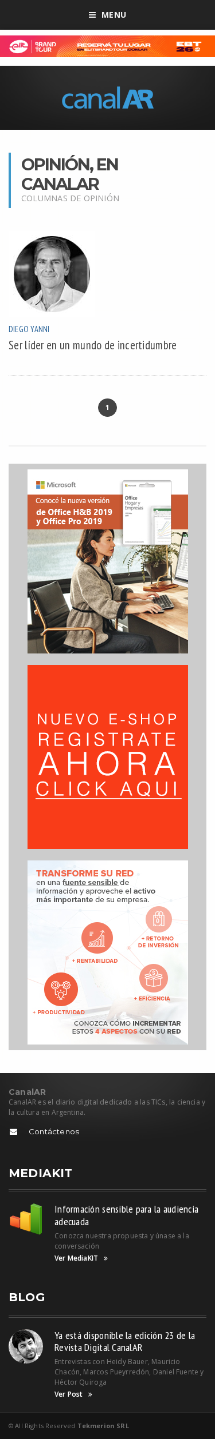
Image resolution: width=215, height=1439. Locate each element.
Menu (113, 14)
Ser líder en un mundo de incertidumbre (93, 345)
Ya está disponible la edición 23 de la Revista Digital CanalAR (124, 1341)
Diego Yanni (29, 329)
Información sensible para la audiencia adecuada (126, 1215)
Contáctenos (54, 1131)
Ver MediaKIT (76, 1258)
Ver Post (68, 1394)
